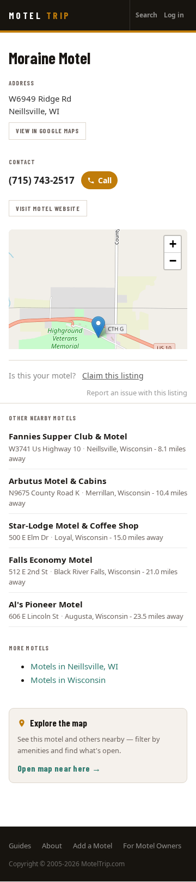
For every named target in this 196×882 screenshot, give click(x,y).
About (52, 845)
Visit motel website (48, 208)
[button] (98, 327)
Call (105, 180)
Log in (174, 15)
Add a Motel (92, 845)
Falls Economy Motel (51, 559)
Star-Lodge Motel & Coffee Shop (74, 525)
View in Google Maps (47, 130)
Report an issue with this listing (137, 392)
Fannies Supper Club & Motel (68, 436)
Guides (20, 845)
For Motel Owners (152, 845)
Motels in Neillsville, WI (74, 666)
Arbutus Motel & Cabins (57, 480)
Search (146, 15)
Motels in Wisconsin (68, 679)
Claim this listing (113, 375)
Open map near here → (59, 768)
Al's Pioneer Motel (46, 604)
